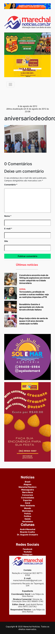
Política (27, 516)
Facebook (27, 549)
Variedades (27, 521)
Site (6, 241)
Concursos (27, 495)
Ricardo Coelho (27, 532)
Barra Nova (27, 492)
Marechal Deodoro (28, 487)
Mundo (27, 508)
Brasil (27, 481)
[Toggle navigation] (10, 84)
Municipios (27, 511)
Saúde (28, 519)
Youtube (28, 552)
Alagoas (27, 484)
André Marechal (27, 529)
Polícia (27, 513)
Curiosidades (27, 497)
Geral (27, 503)
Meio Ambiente (27, 505)
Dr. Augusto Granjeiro (27, 534)
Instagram (27, 554)
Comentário (10, 184)
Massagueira (27, 489)
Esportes (27, 500)
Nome (7, 216)
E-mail (8, 228)
